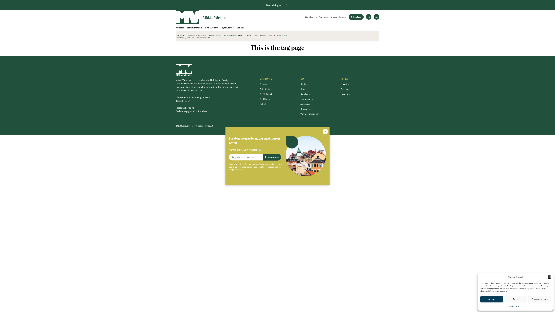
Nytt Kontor (227, 27)
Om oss (334, 17)
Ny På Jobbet (211, 27)
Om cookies (305, 109)
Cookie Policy (514, 306)
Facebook (345, 89)
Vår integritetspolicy (309, 114)
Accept (491, 299)
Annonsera (323, 17)
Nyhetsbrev (356, 17)
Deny (515, 299)
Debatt (240, 27)
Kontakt (342, 17)
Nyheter (180, 27)
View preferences (539, 299)
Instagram (345, 94)
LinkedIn (345, 84)
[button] (549, 277)
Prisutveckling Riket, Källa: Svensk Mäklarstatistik (193, 38)
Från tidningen (194, 27)
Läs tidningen (311, 17)
